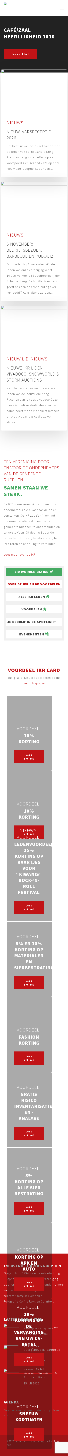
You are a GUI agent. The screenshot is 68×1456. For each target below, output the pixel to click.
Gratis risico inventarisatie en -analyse (33, 1106)
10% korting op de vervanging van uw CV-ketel (29, 1329)
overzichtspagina (34, 683)
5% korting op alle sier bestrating (28, 1185)
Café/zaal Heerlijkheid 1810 (29, 33)
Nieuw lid (18, 359)
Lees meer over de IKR (20, 554)
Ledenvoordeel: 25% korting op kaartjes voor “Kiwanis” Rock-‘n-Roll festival (34, 868)
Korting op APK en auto (29, 1263)
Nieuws (15, 122)
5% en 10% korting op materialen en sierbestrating (34, 956)
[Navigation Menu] (62, 8)
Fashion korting (29, 1040)
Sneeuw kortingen (28, 1417)
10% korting (29, 739)
